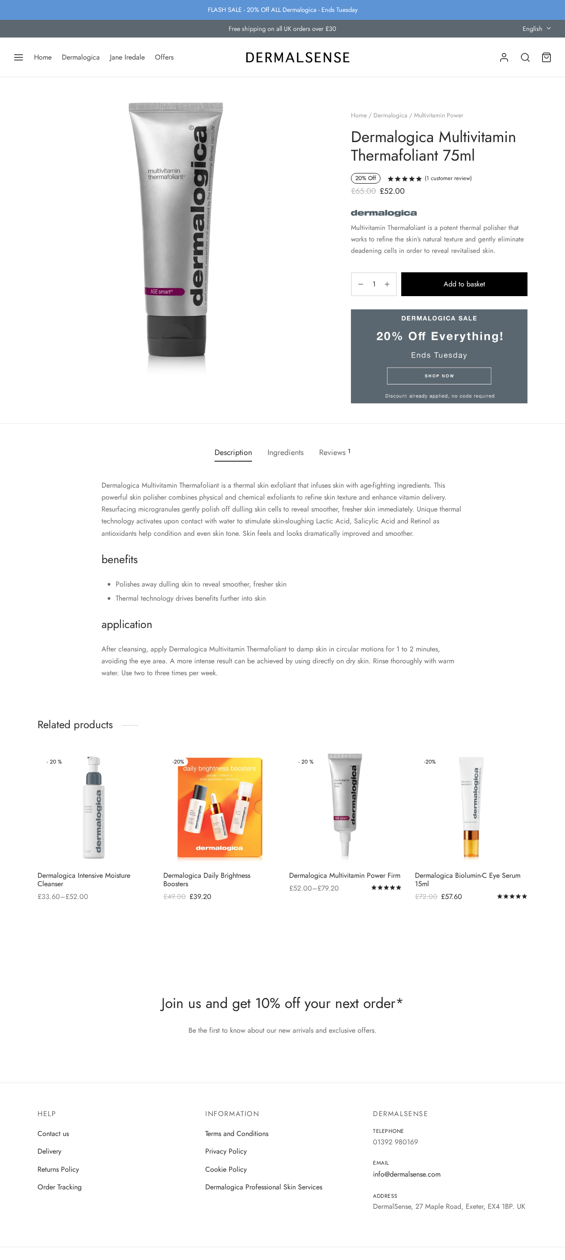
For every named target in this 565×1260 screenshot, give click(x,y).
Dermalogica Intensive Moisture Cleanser (84, 879)
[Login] (504, 57)
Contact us (53, 1133)
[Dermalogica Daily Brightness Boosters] (219, 808)
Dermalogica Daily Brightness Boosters (206, 879)
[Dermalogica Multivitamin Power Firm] (345, 808)
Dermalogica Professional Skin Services (263, 1187)
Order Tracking (60, 1187)
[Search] (525, 57)
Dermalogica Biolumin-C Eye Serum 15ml (467, 879)
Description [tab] (233, 452)
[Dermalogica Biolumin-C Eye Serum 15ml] (471, 808)
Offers (164, 57)
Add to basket (464, 284)
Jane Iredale (127, 57)
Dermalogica (81, 57)
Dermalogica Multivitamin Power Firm (344, 875)
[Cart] (546, 57)
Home (43, 57)
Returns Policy (58, 1169)
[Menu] (18, 57)
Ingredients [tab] (285, 452)
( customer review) (448, 178)
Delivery (49, 1151)
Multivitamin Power (438, 115)
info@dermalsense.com (407, 1174)
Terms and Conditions (236, 1133)
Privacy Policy (226, 1151)
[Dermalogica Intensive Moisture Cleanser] (94, 808)
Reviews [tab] (334, 452)
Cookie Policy (226, 1169)
